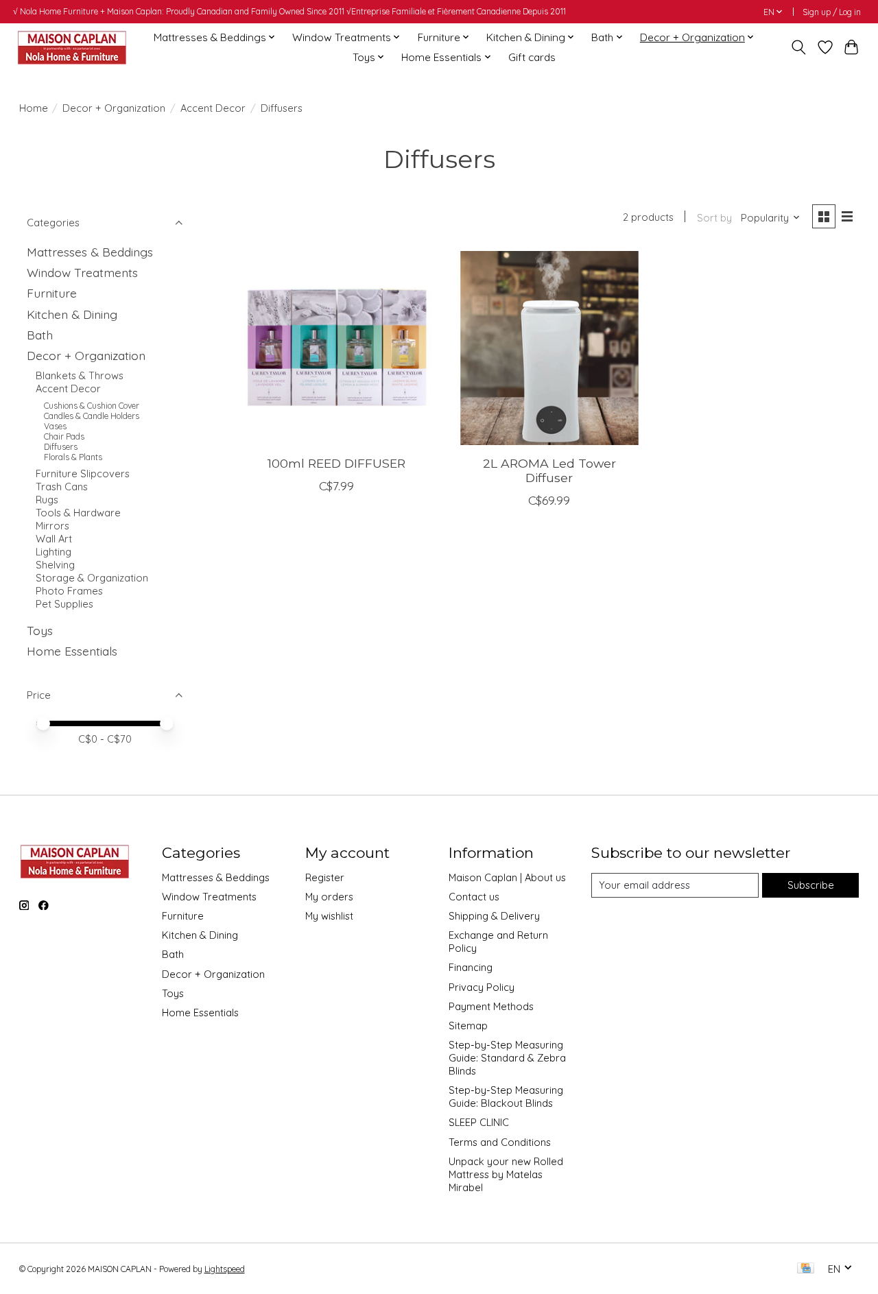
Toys (40, 630)
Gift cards (532, 57)
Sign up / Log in (832, 12)
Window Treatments (82, 272)
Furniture (52, 292)
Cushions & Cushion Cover (91, 405)
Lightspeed (224, 1269)
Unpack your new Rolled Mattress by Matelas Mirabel (506, 1174)
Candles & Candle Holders (91, 416)
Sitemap (468, 1025)
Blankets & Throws (79, 375)
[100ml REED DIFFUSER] (336, 348)
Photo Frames (69, 590)
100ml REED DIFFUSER (336, 463)
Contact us (474, 896)
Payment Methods (491, 1006)
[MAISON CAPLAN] (71, 47)
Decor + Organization (113, 108)
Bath (40, 334)
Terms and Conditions (500, 1142)
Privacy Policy (481, 987)
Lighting (53, 551)
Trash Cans (62, 486)
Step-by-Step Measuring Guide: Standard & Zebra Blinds (507, 1057)
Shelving (55, 564)
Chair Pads (64, 436)
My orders (329, 896)
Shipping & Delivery (494, 915)
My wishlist (329, 915)
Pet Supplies (64, 603)
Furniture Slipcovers (83, 473)
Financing (471, 967)
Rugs (47, 499)
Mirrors (52, 525)
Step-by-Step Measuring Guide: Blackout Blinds (506, 1096)
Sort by (714, 217)
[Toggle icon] (798, 47)
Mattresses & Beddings (90, 251)
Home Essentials (72, 650)
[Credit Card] (805, 1268)
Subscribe (810, 884)
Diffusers (61, 447)
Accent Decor (213, 108)
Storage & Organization (92, 577)
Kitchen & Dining (72, 314)
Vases (55, 426)
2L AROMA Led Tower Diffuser (549, 470)
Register (324, 877)
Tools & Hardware (78, 512)
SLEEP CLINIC (479, 1122)
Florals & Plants (73, 457)
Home (33, 108)
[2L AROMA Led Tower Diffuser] (549, 348)
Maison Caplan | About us (507, 877)
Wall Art (54, 538)
